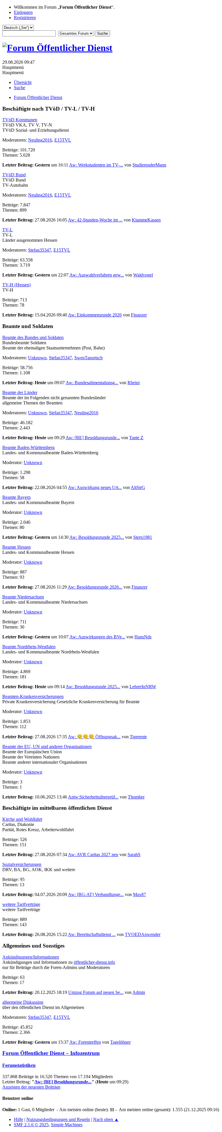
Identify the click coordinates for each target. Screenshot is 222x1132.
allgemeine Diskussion (22, 1002)
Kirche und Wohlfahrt (22, 819)
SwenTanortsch (88, 357)
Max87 (139, 894)
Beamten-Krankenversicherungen (33, 696)
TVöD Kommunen (19, 119)
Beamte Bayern (16, 497)
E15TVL (62, 140)
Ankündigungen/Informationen (30, 957)
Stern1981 (142, 537)
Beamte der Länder (19, 392)
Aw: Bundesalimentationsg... (92, 382)
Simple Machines (66, 1124)
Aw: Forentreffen (85, 1042)
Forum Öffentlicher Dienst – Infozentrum (51, 1053)
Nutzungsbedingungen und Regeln (58, 1119)
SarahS (133, 854)
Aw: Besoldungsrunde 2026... (95, 587)
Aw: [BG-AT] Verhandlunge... (96, 894)
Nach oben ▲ (106, 1119)
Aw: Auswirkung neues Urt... (95, 487)
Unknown (37, 357)
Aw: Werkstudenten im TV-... (96, 164)
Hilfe (18, 1119)
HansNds (142, 636)
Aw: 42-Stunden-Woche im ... (95, 219)
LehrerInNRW (143, 686)
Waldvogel (143, 274)
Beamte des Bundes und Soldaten (33, 337)
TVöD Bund (14, 174)
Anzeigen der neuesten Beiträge (31, 1087)
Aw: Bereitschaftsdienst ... (92, 934)
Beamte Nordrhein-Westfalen (29, 646)
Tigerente (138, 736)
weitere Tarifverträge (21, 904)
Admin (138, 992)
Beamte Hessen (16, 547)
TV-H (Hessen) (16, 284)
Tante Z (136, 437)
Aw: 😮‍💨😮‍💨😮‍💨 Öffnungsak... (94, 736)
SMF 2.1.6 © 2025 (31, 1124)
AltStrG (138, 487)
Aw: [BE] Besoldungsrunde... (93, 437)
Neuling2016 (40, 140)
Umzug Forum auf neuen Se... (95, 992)
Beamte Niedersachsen (23, 596)
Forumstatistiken (19, 1065)
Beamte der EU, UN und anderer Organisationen (47, 746)
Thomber (136, 796)
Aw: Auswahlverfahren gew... (96, 274)
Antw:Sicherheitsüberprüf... (93, 796)
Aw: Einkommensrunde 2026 (95, 314)
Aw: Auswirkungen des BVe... (97, 636)
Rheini (133, 382)
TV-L (7, 229)
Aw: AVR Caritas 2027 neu (93, 854)
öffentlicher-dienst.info (94, 962)
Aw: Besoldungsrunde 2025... (96, 537)
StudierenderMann (149, 164)
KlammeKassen (146, 219)
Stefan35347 (39, 250)
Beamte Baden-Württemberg (28, 447)
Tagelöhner (120, 1042)
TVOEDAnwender (142, 934)
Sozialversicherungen (21, 864)
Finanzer (139, 314)
